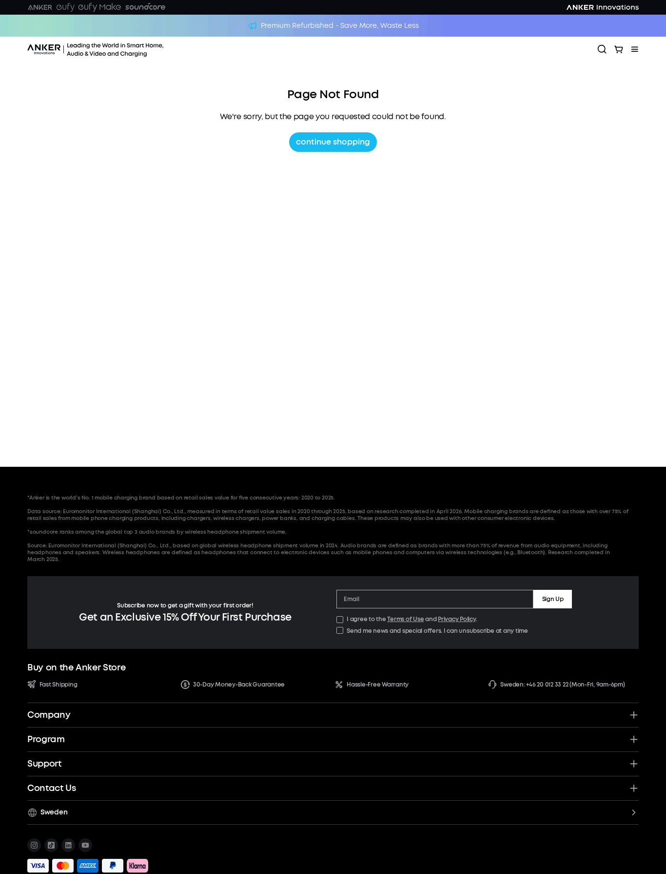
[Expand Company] (634, 715)
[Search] (602, 49)
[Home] (122, 49)
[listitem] (34, 845)
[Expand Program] (634, 739)
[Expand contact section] (634, 788)
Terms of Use (405, 619)
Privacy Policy (457, 619)
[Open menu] (634, 49)
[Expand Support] (634, 764)
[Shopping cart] (619, 49)
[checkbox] (339, 619)
